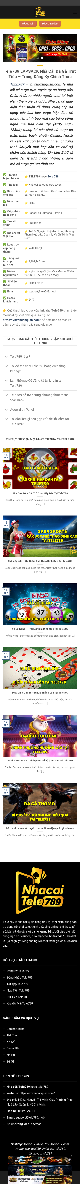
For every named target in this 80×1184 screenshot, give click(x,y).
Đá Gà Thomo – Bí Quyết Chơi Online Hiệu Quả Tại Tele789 (40, 828)
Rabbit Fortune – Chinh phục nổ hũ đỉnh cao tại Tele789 (40, 760)
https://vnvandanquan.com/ (37, 1093)
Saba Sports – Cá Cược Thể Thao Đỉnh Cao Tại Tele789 (40, 560)
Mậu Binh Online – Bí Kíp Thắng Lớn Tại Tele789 (40, 692)
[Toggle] (6, 357)
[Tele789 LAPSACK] (40, 12)
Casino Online (16, 1029)
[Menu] (75, 12)
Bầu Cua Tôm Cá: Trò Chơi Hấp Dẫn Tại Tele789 (40, 493)
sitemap (36, 1124)
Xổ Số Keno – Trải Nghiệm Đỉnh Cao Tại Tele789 (40, 628)
